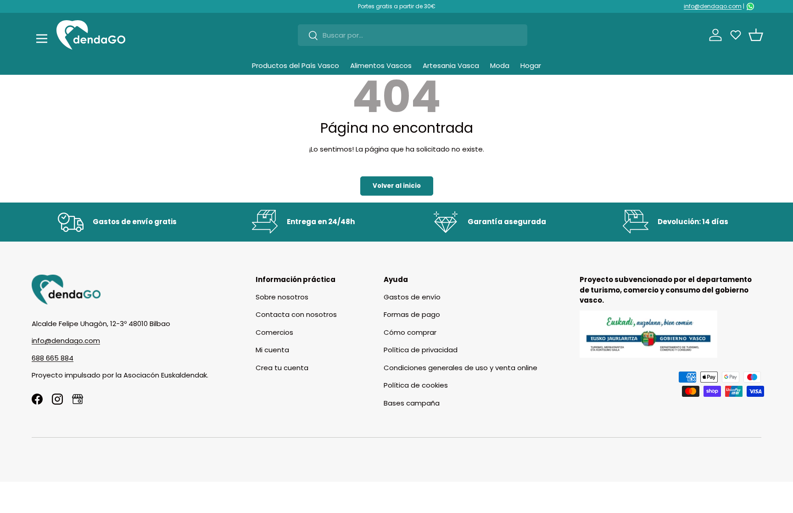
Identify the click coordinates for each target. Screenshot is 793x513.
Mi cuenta (272, 350)
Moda (499, 65)
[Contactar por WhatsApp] (750, 6)
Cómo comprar (410, 332)
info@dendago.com (713, 6)
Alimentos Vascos (381, 65)
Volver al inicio (397, 185)
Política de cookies (416, 385)
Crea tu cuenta (282, 367)
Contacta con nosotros (296, 314)
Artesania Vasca (451, 65)
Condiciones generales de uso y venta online (460, 367)
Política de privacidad (421, 350)
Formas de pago (412, 314)
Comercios (274, 332)
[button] (756, 35)
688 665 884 (52, 358)
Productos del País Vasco (295, 65)
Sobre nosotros (282, 297)
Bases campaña (412, 403)
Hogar (530, 65)
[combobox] (412, 35)
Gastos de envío (412, 297)
